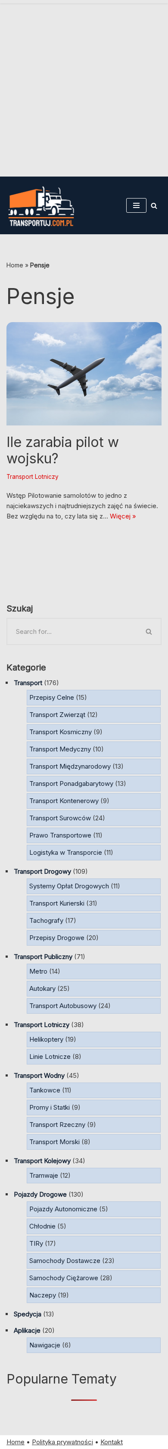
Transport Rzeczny (57, 1124)
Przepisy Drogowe (56, 938)
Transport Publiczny (43, 957)
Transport (28, 683)
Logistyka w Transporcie (65, 852)
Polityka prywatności (62, 1442)
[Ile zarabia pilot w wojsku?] (84, 373)
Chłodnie (42, 1226)
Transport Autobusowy (62, 1006)
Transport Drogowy (42, 871)
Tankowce (44, 1090)
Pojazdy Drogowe (40, 1194)
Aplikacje (27, 1330)
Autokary (42, 988)
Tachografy (46, 920)
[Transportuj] (41, 205)
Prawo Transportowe (60, 835)
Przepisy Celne (51, 697)
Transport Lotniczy (32, 476)
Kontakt (111, 1442)
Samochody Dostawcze (64, 1261)
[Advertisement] (84, 88)
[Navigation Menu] (136, 205)
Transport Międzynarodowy (70, 766)
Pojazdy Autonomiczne (63, 1209)
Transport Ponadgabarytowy (71, 783)
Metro (38, 971)
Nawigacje (44, 1345)
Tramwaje (43, 1175)
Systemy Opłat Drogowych (69, 886)
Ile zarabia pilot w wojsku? (62, 450)
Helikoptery (46, 1039)
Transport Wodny (39, 1075)
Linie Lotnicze (50, 1056)
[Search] (154, 205)
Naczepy (42, 1295)
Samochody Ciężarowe (63, 1278)
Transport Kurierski (56, 903)
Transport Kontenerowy (64, 801)
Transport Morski (54, 1142)
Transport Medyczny (60, 749)
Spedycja (27, 1314)
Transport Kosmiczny (60, 732)
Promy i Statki (49, 1107)
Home (14, 265)
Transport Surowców (60, 818)
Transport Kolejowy (42, 1161)
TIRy (36, 1243)
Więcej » (123, 516)
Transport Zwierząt (57, 715)
